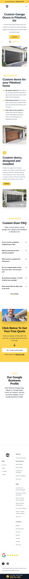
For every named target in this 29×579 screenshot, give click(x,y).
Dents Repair (19, 467)
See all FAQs (14, 294)
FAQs (3, 468)
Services (4, 465)
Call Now (14, 37)
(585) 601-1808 (20, 354)
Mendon (18, 535)
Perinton (18, 541)
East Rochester (20, 528)
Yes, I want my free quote (14, 350)
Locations (4, 471)
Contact (4, 474)
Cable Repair (19, 464)
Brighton (18, 525)
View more (18, 479)
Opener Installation (20, 475)
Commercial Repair (21, 458)
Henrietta (18, 532)
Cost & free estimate (21, 508)
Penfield (18, 538)
